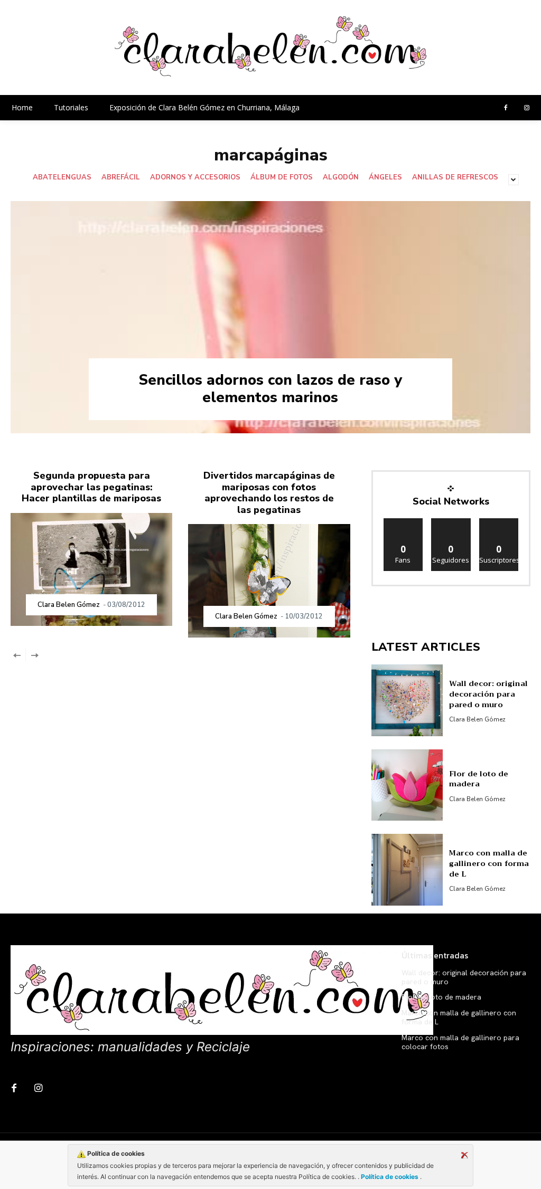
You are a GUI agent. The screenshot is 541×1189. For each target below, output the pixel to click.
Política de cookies (389, 1177)
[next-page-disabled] (34, 654)
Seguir (451, 522)
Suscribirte (499, 522)
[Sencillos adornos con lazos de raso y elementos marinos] (270, 317)
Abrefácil (120, 177)
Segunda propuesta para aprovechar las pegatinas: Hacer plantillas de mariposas (91, 487)
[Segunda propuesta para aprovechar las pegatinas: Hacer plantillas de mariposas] (91, 569)
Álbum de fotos (281, 177)
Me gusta (403, 522)
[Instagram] (527, 108)
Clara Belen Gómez (69, 605)
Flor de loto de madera (478, 779)
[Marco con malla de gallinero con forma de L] (407, 870)
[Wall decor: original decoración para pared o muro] (407, 700)
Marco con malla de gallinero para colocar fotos (460, 1042)
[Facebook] (506, 108)
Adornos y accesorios (195, 177)
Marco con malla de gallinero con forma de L (489, 863)
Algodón (341, 177)
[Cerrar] (464, 1155)
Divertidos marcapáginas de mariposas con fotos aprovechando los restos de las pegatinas (269, 492)
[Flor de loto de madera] (407, 785)
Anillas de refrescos (455, 177)
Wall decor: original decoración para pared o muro (488, 693)
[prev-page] (17, 654)
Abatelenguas (62, 177)
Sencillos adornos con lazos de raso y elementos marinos (270, 389)
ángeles (385, 177)
